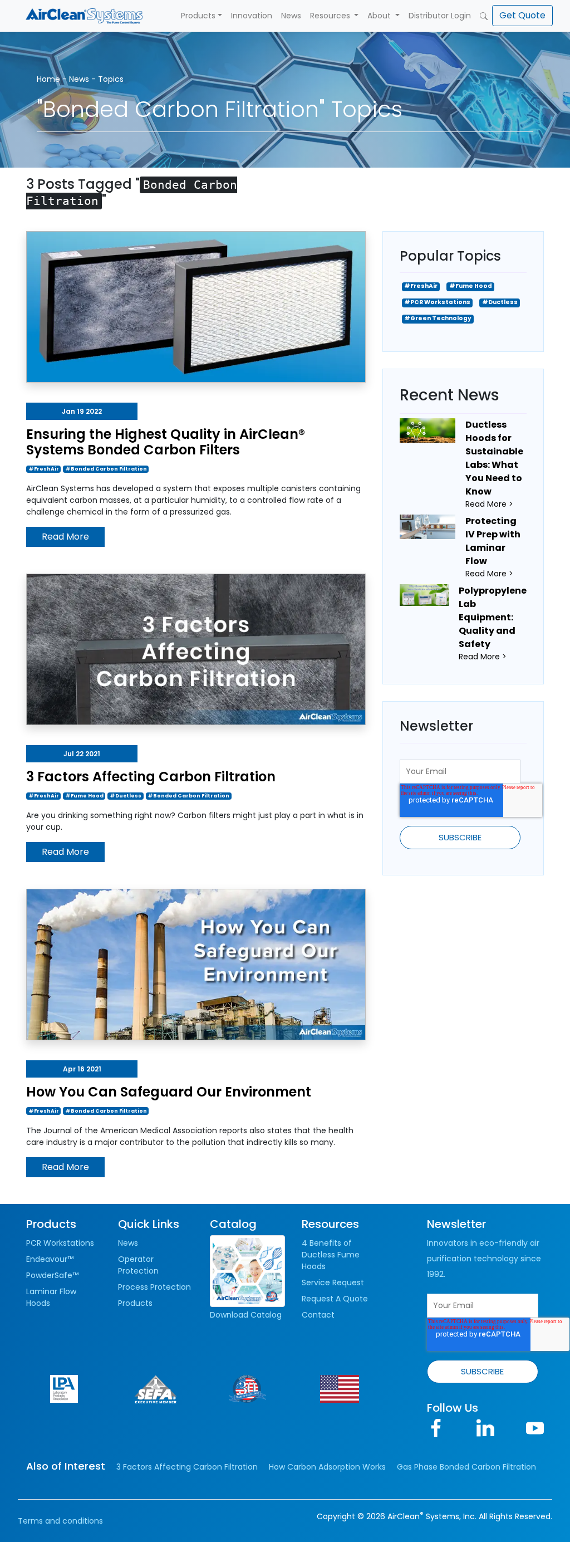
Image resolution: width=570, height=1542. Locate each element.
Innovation (251, 15)
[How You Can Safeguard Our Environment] (196, 964)
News (291, 15)
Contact (318, 1314)
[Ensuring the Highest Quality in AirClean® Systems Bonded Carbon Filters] (196, 305)
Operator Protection (138, 1265)
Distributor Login (440, 15)
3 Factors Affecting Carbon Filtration (151, 776)
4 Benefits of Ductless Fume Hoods (331, 1254)
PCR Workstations (60, 1243)
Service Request (333, 1282)
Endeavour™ (49, 1259)
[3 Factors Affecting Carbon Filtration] (196, 648)
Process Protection (154, 1287)
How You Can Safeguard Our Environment (168, 1092)
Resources (331, 15)
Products (198, 15)
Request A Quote (335, 1298)
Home (48, 79)
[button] (522, 15)
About (380, 15)
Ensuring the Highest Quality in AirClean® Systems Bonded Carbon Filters (165, 442)
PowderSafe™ (52, 1275)
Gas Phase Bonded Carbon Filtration (466, 1466)
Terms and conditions (60, 1520)
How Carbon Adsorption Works (327, 1466)
